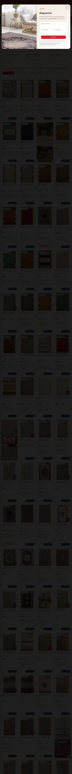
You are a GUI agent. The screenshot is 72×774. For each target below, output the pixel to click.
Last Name (57, 29)
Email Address (45, 23)
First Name (44, 29)
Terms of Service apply (51, 44)
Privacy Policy (42, 44)
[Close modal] (67, 7)
